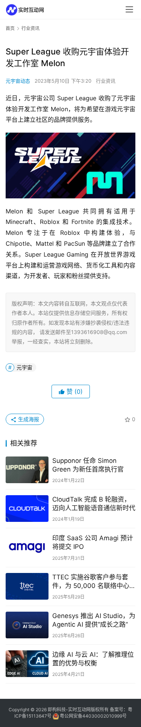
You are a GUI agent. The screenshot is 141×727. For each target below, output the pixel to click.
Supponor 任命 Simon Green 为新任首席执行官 (88, 465)
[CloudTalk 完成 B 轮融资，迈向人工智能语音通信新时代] (27, 508)
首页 (10, 28)
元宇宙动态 (18, 81)
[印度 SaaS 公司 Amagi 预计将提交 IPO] (27, 547)
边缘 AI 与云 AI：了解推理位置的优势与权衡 (93, 659)
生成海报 (28, 419)
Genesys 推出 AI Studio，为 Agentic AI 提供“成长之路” (93, 620)
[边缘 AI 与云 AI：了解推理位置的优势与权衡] (27, 663)
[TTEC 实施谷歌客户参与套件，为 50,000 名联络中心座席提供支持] (27, 586)
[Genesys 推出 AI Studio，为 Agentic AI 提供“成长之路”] (27, 625)
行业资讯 (105, 81)
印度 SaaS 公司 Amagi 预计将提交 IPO (92, 542)
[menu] (129, 9)
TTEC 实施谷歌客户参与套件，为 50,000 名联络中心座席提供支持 (90, 581)
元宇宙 (24, 367)
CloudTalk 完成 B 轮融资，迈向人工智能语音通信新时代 (93, 504)
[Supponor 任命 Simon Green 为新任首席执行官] (27, 469)
